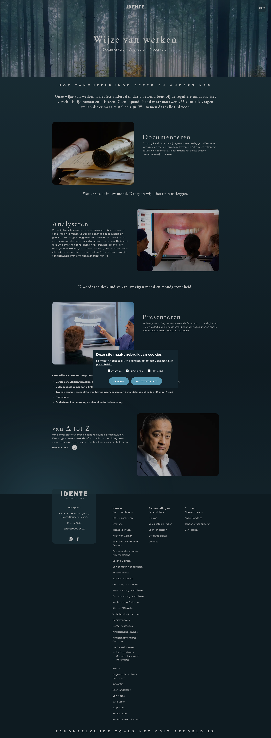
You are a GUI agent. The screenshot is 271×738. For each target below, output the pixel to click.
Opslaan (118, 381)
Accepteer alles (147, 381)
